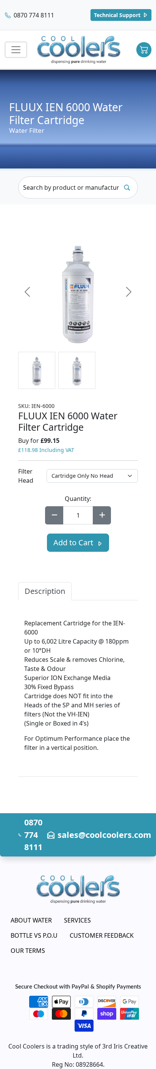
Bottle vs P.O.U (34, 935)
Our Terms (28, 950)
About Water (31, 920)
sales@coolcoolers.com (104, 834)
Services (77, 920)
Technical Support (118, 15)
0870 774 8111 (33, 15)
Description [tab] (45, 591)
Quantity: (78, 498)
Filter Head (25, 476)
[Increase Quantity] (102, 515)
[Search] (127, 187)
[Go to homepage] (78, 49)
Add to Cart (74, 542)
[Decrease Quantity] (54, 515)
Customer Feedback (102, 935)
